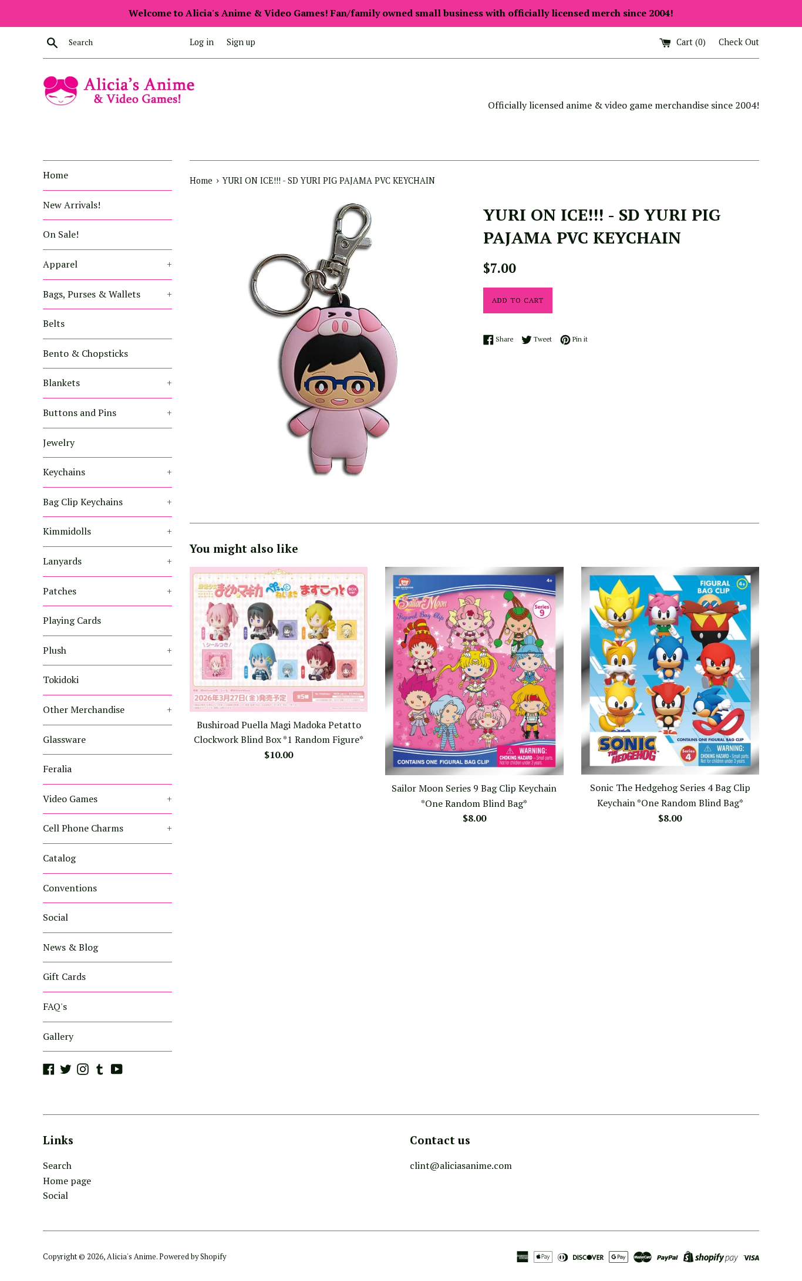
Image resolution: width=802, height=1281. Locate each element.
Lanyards (107, 561)
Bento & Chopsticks (85, 353)
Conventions (70, 887)
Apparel (107, 264)
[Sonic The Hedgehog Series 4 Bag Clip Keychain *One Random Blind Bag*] (670, 671)
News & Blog (70, 947)
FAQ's (55, 1006)
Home (55, 174)
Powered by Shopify (192, 1257)
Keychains (107, 471)
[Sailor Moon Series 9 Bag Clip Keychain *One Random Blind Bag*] (474, 671)
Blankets (107, 382)
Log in (202, 42)
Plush (107, 650)
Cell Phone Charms (107, 828)
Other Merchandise (107, 709)
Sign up (241, 42)
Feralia (57, 768)
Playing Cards (72, 620)
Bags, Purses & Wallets (107, 294)
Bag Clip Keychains (107, 501)
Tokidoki (61, 679)
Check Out (739, 42)
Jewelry (59, 442)
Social (55, 917)
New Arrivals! (71, 204)
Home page (67, 1180)
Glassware (64, 739)
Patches (107, 590)
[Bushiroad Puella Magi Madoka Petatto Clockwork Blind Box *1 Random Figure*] (279, 639)
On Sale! (61, 234)
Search (57, 1165)
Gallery (58, 1036)
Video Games (107, 798)
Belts (54, 323)
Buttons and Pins (107, 412)
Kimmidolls (107, 531)
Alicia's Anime (131, 1257)
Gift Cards (64, 976)
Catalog (59, 857)
